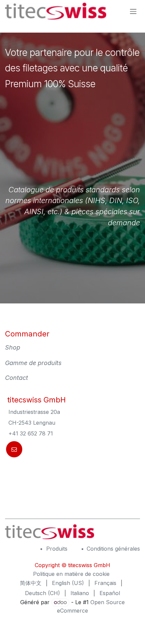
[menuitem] (30, 583)
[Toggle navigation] (133, 11)
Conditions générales (113, 548)
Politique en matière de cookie (71, 573)
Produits (56, 548)
